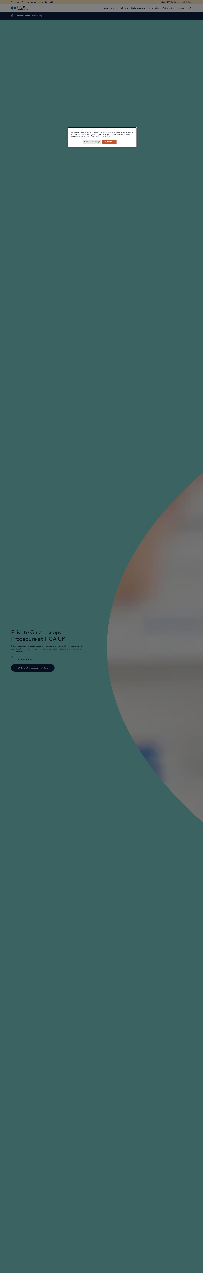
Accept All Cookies (109, 142)
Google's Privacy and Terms (103, 136)
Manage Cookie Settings (92, 142)
